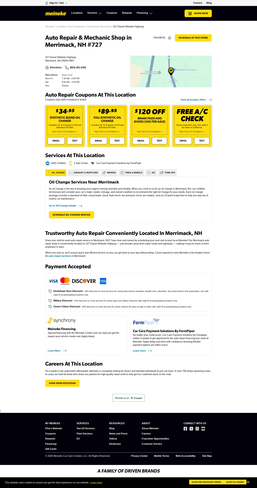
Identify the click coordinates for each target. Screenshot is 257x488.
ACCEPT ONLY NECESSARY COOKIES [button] (206, 482)
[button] (248, 482)
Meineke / (50, 26)
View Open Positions (62, 383)
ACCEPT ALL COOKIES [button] (235, 482)
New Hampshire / (77, 26)
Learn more (96, 482)
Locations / (62, 26)
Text (74, 141)
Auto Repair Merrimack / (100, 26)
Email (56, 141)
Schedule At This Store (193, 38)
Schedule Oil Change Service (71, 215)
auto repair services (59, 256)
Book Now (201, 13)
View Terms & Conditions (63, 131)
